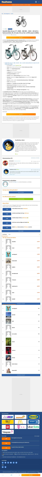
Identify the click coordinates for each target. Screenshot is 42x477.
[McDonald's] (20, 421)
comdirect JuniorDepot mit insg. (20, 213)
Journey (13, 357)
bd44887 (13, 299)
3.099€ (14, 65)
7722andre (14, 279)
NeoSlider (14, 241)
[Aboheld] (7, 416)
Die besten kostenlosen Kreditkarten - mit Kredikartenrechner (14, 456)
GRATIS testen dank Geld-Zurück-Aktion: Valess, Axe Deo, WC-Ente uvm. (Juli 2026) (18, 452)
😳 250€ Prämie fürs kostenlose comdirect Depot (21, 4)
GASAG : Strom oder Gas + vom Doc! (22, 226)
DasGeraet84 (14, 260)
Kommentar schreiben (35, 157)
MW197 (13, 327)
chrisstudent (14, 160)
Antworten (10, 165)
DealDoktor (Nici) (14, 169)
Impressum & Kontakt (7, 471)
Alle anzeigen (21, 231)
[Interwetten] (7, 421)
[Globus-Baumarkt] (20, 416)
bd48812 (13, 267)
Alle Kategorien (7, 13)
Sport (12, 13)
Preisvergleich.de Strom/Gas (16, 437)
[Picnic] (7, 426)
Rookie (13, 341)
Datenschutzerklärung (31, 471)
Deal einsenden (21, 192)
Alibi (13, 321)
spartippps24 (14, 254)
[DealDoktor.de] (7, 2)
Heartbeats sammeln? (21, 303)
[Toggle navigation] (38, 2)
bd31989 (13, 314)
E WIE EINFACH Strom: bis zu (20, 208)
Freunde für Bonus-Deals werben (17, 447)
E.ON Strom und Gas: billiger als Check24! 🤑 (20, 222)
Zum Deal (21, 37)
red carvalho (14, 333)
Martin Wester (14, 364)
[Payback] (33, 421)
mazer (13, 247)
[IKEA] (33, 416)
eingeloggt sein (15, 181)
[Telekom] (20, 426)
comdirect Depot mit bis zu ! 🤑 (20, 217)
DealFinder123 (14, 286)
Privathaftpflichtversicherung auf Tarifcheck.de (20, 442)
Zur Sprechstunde (21, 199)
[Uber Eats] (33, 426)
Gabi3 (13, 292)
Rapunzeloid (14, 370)
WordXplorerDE (15, 273)
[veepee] (7, 431)
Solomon (13, 350)
